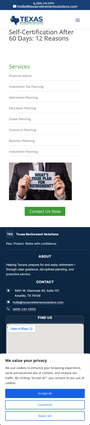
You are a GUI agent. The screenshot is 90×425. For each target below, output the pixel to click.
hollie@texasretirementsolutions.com (38, 302)
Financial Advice (20, 76)
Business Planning (22, 141)
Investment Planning (23, 152)
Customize (45, 405)
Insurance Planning (22, 130)
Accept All (45, 393)
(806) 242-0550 (24, 309)
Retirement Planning (23, 97)
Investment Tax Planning (26, 87)
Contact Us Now (45, 211)
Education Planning (22, 108)
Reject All (45, 416)
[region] (45, 389)
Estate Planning (20, 119)
